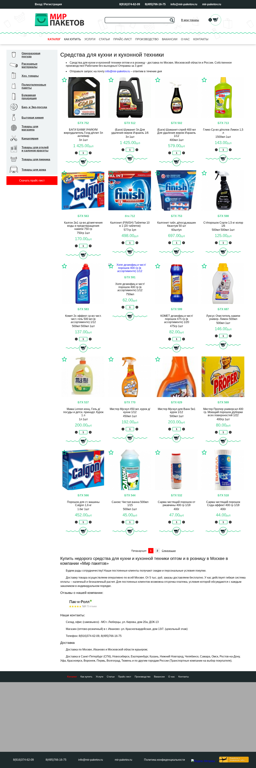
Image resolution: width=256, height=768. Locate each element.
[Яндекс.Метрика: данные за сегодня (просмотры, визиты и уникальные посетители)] (203, 761)
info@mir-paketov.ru (117, 71)
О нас (185, 39)
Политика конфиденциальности (164, 759)
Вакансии (169, 39)
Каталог (54, 39)
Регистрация (53, 4)
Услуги (89, 39)
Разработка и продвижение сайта (237, 759)
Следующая (169, 550)
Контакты (200, 39)
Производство (146, 39)
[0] (215, 24)
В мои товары (190, 20)
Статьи (104, 39)
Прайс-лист (122, 39)
